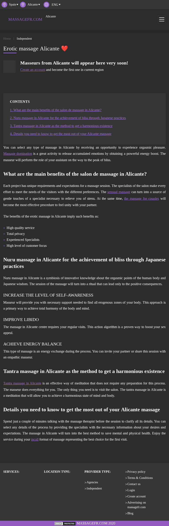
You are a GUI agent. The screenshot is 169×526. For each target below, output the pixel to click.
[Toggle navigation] (162, 19)
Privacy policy (136, 471)
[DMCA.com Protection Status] (65, 523)
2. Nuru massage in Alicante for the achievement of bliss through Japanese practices (68, 118)
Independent (94, 488)
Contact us (133, 484)
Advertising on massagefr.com (136, 505)
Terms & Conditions (140, 478)
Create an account (32, 70)
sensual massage (118, 192)
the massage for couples (141, 198)
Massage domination (17, 153)
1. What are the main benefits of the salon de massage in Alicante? (55, 110)
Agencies (92, 482)
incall (35, 439)
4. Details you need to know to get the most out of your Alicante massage (60, 134)
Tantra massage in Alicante (22, 383)
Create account (136, 496)
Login (131, 490)
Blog (130, 513)
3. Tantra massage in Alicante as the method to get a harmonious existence (61, 126)
